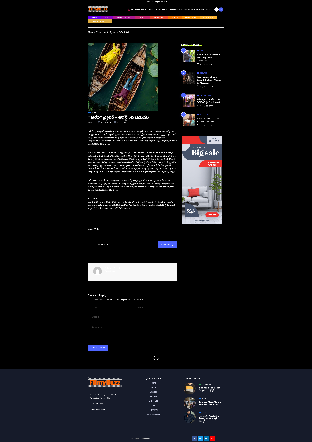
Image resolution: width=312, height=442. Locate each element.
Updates (142, 17)
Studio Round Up (100, 21)
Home (94, 17)
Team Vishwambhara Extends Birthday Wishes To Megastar (209, 80)
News (107, 17)
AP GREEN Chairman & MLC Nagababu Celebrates (209, 57)
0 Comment (121, 122)
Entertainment (124, 17)
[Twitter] (200, 438)
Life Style (208, 17)
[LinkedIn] (206, 438)
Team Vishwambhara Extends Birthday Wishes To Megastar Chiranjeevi (180, 9)
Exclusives (159, 17)
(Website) (117, 268)
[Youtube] (212, 438)
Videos (175, 17)
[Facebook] (194, 438)
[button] (216, 9)
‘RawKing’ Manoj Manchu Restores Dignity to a (210, 403)
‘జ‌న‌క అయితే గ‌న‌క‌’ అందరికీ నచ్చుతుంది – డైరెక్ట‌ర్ (209, 389)
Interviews (190, 17)
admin (94, 122)
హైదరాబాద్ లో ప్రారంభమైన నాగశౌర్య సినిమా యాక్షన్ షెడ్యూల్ (209, 418)
